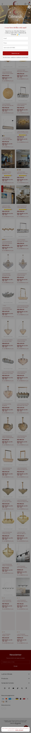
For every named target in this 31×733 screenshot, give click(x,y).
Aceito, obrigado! (19, 730)
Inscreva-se (15, 53)
